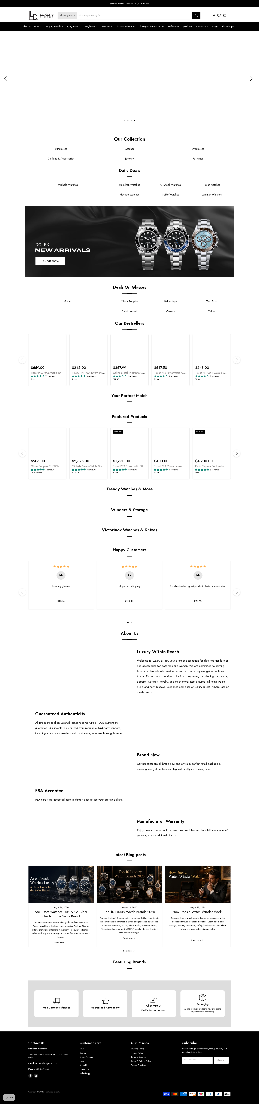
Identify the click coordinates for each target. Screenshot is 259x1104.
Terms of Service (138, 1056)
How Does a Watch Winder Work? (198, 911)
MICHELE (75, 472)
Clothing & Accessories (150, 26)
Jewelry (187, 26)
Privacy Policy (137, 1052)
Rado (197, 472)
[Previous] (22, 360)
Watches (106, 26)
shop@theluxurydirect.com (46, 1063)
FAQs (82, 1048)
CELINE (116, 379)
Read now (60, 942)
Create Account (86, 1056)
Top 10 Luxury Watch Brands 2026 (129, 911)
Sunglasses (90, 26)
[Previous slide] (6, 79)
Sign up (221, 1060)
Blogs (215, 26)
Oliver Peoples (36, 472)
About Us (83, 1065)
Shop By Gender (31, 26)
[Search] (196, 15)
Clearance (201, 26)
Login (82, 1061)
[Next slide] (251, 79)
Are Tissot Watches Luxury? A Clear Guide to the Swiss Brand (61, 914)
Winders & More (124, 26)
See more (128, 950)
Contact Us (84, 1069)
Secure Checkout (138, 1065)
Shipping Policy (137, 1048)
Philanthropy (228, 26)
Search (83, 1052)
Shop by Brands (54, 26)
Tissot (33, 379)
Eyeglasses (73, 26)
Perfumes (172, 26)
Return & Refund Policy (141, 1061)
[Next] (236, 360)
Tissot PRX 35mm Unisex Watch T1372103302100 (182, 466)
